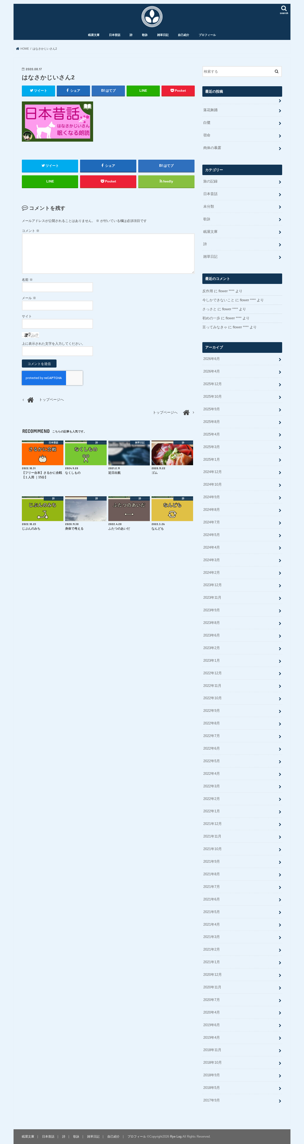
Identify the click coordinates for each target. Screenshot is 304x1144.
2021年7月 (211, 887)
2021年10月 (212, 849)
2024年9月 (211, 497)
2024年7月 (211, 522)
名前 (27, 280)
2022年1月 (211, 811)
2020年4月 (211, 1012)
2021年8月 (211, 874)
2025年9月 (211, 409)
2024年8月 (211, 510)
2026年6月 (211, 359)
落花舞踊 (210, 110)
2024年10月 (212, 484)
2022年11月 (212, 686)
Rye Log (175, 1136)
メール (29, 298)
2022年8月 (211, 723)
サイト (27, 316)
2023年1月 (211, 660)
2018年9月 (211, 1075)
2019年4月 (211, 1037)
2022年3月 (211, 786)
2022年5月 (211, 761)
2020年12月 (212, 974)
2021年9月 (211, 861)
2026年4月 (211, 371)
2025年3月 (211, 447)
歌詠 (145, 35)
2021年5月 (211, 912)
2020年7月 (211, 1000)
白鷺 (206, 122)
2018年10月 (212, 1062)
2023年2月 (211, 648)
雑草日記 (163, 35)
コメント (30, 231)
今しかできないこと (218, 300)
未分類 (208, 206)
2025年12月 (212, 384)
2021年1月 (211, 962)
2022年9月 (211, 711)
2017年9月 (211, 1100)
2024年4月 (211, 547)
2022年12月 (212, 673)
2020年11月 (212, 987)
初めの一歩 (211, 318)
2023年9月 (211, 610)
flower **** (226, 291)
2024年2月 (211, 572)
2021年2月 (211, 949)
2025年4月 (211, 434)
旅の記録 (210, 181)
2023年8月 (211, 623)
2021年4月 (211, 924)
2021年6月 (211, 899)
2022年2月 (211, 799)
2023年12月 (212, 585)
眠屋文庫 (94, 35)
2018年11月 (212, 1050)
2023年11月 (212, 597)
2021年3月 (211, 937)
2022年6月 (211, 748)
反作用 (207, 291)
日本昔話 (114, 35)
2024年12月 (212, 472)
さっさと (209, 309)
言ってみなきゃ (214, 327)
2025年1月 (211, 459)
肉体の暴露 (212, 148)
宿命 (206, 135)
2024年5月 (211, 535)
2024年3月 (211, 560)
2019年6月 (211, 1025)
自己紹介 (183, 35)
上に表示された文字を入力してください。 (53, 343)
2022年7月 (211, 736)
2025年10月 (212, 396)
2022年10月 (212, 698)
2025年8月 (211, 422)
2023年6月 (211, 635)
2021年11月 (212, 836)
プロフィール (207, 35)
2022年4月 (211, 773)
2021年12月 (212, 824)
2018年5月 (211, 1088)
